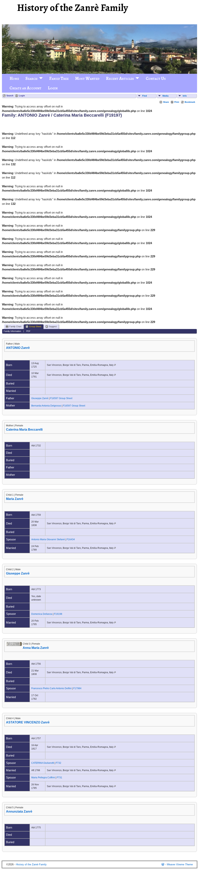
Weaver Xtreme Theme (180, 864)
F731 (59, 777)
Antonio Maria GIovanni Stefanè (48, 539)
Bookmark (190, 102)
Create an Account (25, 88)
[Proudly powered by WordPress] (162, 864)
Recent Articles (120, 78)
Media (165, 96)
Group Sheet (35, 326)
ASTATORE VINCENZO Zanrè (28, 722)
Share (166, 102)
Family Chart (15, 326)
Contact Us (156, 78)
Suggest (53, 326)
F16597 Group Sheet (61, 398)
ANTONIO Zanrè (18, 347)
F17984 (77, 688)
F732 (58, 763)
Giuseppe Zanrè (39, 398)
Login (53, 88)
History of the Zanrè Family (72, 7)
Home (14, 78)
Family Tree (59, 78)
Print (176, 102)
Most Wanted (87, 78)
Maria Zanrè (14, 499)
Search (31, 78)
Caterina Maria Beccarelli (24, 429)
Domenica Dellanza (41, 614)
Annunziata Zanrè (19, 811)
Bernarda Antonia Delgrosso (46, 405)
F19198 (58, 614)
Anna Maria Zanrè (36, 647)
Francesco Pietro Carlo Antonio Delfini (51, 688)
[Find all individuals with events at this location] (115, 365)
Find (144, 96)
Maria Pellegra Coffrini (43, 777)
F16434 (71, 539)
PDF (28, 331)
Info (185, 96)
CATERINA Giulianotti (42, 763)
